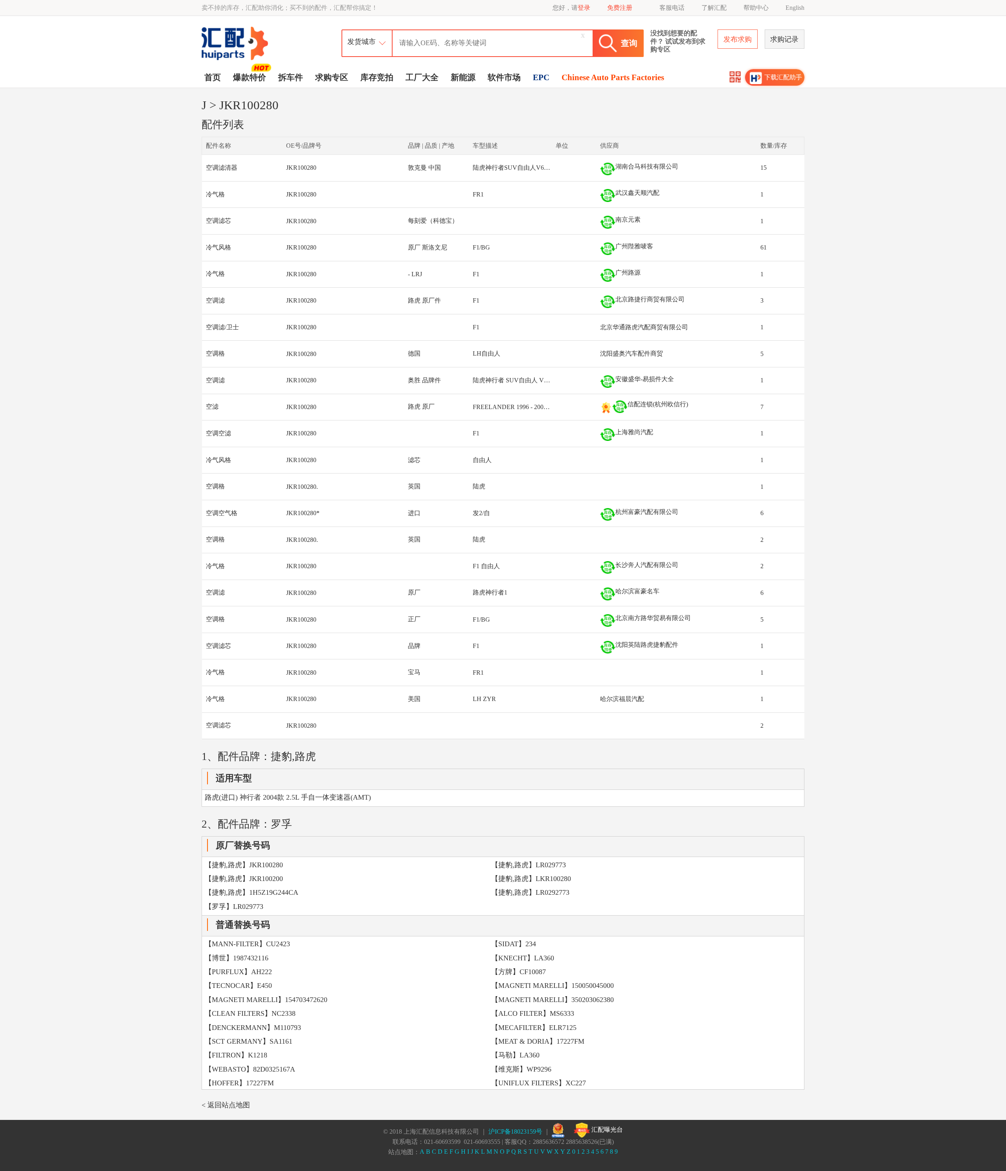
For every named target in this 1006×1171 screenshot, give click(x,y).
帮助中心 (756, 7)
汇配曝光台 (606, 1129)
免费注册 (619, 7)
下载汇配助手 (783, 77)
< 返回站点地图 (226, 1105)
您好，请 (571, 7)
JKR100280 (301, 167)
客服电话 (672, 7)
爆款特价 (249, 77)
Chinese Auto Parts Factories (613, 77)
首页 (212, 77)
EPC (541, 77)
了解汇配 (714, 7)
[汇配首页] (236, 28)
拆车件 (290, 77)
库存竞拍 (376, 77)
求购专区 (331, 77)
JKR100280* (302, 513)
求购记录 (784, 39)
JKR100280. (302, 486)
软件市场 (504, 77)
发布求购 (737, 39)
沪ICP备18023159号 (515, 1131)
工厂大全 (422, 77)
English (795, 7)
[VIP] (606, 408)
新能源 (463, 77)
